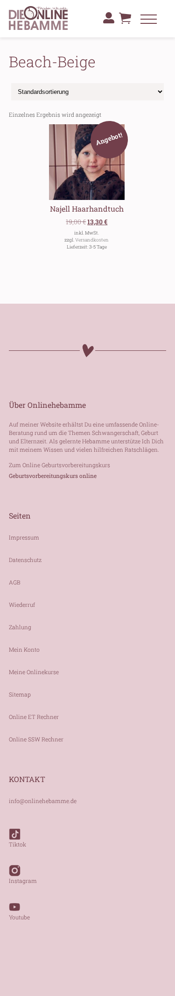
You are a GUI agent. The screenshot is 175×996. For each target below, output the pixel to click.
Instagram (23, 880)
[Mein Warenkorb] (125, 20)
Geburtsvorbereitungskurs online (53, 475)
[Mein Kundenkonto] (108, 17)
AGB (15, 582)
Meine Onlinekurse (34, 672)
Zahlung (20, 627)
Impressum (24, 537)
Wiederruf (22, 604)
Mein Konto (24, 649)
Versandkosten (92, 240)
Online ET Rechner (34, 716)
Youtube (19, 917)
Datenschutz (25, 559)
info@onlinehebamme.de (43, 800)
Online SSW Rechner (36, 739)
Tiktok (17, 844)
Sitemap (20, 694)
